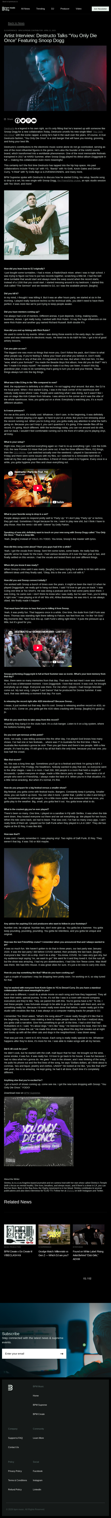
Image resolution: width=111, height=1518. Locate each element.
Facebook (38, 1471)
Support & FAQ (15, 1438)
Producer (65, 9)
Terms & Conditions (17, 1480)
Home (36, 1396)
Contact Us (13, 1447)
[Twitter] (23, 120)
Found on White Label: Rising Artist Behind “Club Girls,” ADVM (88, 1255)
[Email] (34, 120)
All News (25, 9)
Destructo (9, 128)
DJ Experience (10, 30)
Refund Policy (15, 1489)
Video (78, 9)
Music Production (12, 1247)
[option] (21, 1240)
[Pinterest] (28, 120)
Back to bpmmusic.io (10, 2)
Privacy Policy (15, 1471)
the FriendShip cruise (68, 180)
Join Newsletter (100, 9)
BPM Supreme (32, 1093)
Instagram (37, 1480)
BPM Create (39, 1414)
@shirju (70, 1191)
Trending (40, 9)
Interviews (78, 1247)
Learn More (38, 1438)
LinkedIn (37, 1489)
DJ (52, 9)
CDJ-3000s (20, 452)
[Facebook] (17, 120)
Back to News (16, 23)
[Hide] (16, 126)
